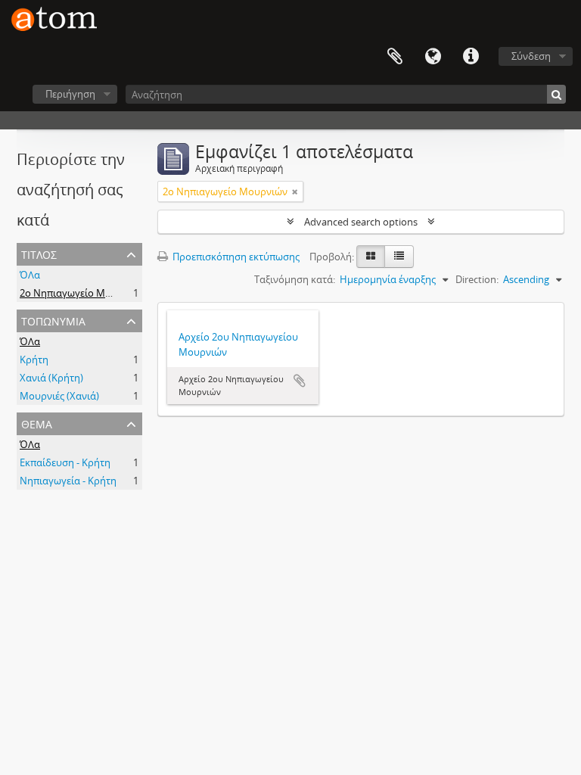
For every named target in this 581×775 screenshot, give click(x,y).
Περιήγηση (70, 94)
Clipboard (395, 57)
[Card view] (370, 256)
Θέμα (36, 422)
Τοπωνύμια (53, 320)
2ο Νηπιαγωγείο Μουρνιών (82, 293)
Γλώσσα (433, 57)
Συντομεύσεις (470, 57)
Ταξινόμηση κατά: (294, 279)
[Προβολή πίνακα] (399, 256)
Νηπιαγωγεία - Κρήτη (68, 480)
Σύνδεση (531, 56)
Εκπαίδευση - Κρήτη (65, 462)
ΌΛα (30, 275)
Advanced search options (361, 222)
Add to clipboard (299, 380)
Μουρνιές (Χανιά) (59, 396)
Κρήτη (34, 359)
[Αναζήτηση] (556, 94)
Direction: (477, 279)
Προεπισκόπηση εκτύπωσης (235, 256)
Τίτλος (39, 253)
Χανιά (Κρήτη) (51, 377)
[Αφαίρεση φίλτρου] (295, 191)
